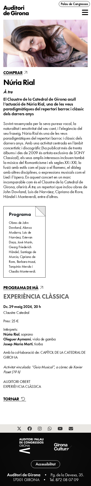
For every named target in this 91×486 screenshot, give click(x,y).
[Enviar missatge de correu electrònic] (71, 429)
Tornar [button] (11, 399)
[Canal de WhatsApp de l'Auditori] (50, 429)
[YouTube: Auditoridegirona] (61, 429)
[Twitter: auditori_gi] (20, 429)
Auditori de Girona (23, 474)
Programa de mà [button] (20, 288)
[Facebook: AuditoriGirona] (30, 429)
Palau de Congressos (74, 4)
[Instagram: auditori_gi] (40, 429)
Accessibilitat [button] (45, 464)
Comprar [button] (13, 73)
